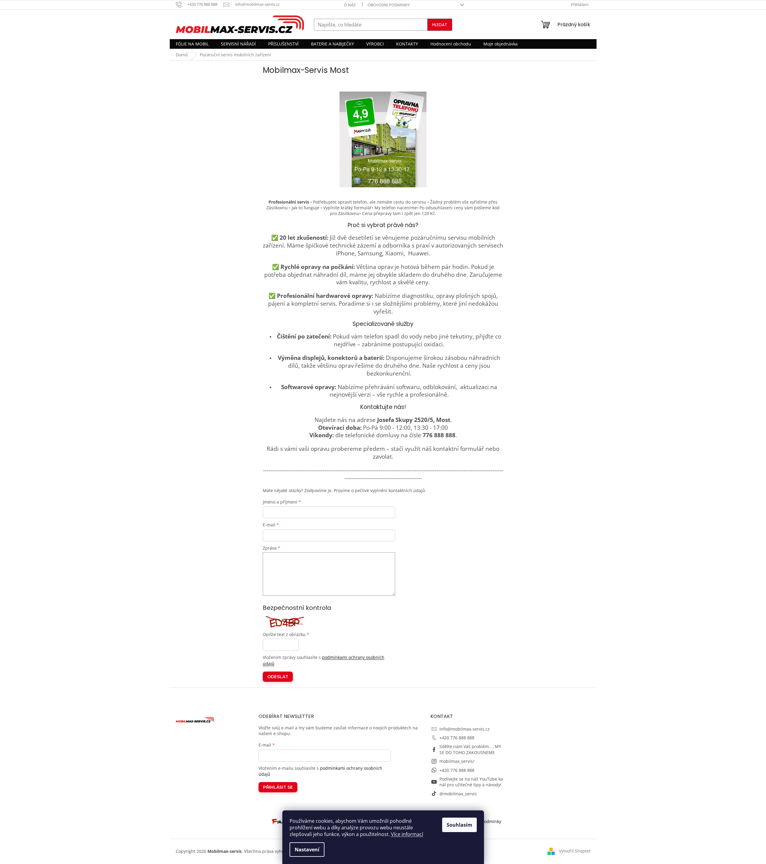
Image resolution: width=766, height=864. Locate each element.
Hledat (439, 25)
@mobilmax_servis (458, 794)
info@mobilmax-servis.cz (464, 729)
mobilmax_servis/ (456, 761)
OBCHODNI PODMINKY (388, 5)
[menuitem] (192, 44)
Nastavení (307, 849)
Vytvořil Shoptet (575, 850)
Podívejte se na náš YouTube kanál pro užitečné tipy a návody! (471, 782)
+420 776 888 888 (456, 738)
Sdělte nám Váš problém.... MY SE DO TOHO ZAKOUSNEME (470, 749)
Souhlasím (459, 825)
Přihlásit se (278, 787)
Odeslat (277, 676)
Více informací (407, 834)
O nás (349, 5)
